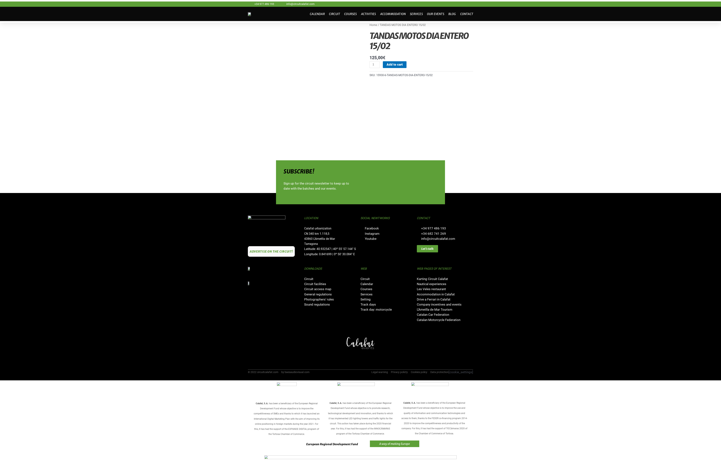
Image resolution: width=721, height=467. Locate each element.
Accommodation (393, 14)
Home (373, 25)
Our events (435, 14)
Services (416, 14)
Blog (452, 14)
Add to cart (395, 64)
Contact (466, 14)
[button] (251, 343)
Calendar (317, 14)
